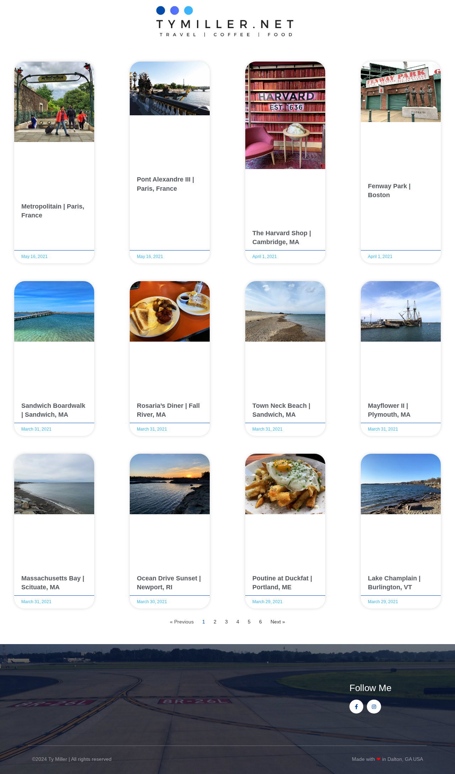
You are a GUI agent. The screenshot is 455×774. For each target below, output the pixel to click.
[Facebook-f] (356, 707)
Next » (278, 622)
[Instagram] (374, 707)
